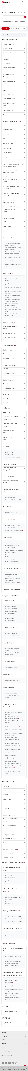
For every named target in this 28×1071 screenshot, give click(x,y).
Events (16, 21)
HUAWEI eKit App (8, 1051)
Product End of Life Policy (8, 21)
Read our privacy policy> (21, 1069)
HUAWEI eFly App (8, 1055)
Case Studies (22, 21)
